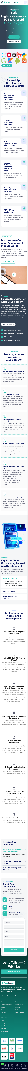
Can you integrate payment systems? (12, 862)
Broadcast (4, 1012)
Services (3, 1007)
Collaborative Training (6, 1004)
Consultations (4, 1031)
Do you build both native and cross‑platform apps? (13, 850)
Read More (13, 37)
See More (5, 65)
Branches (17, 999)
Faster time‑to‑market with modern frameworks (9, 96)
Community (18, 1007)
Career (2, 1020)
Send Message (14, 949)
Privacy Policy (4, 1023)
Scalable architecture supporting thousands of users (9, 166)
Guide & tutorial (19, 1004)
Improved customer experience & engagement (9, 121)
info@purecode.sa (14, 908)
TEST (2, 1034)
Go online (3, 1028)
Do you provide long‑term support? (12, 868)
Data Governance (5, 1025)
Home (2, 999)
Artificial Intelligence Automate (10, 597)
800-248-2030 (13, 914)
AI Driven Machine (9, 591)
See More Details (7, 324)
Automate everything (10, 578)
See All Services (13, 41)
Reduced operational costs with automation (10, 143)
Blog (2, 1001)
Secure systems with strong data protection (10, 189)
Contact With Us (7, 261)
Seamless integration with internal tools (10, 210)
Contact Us (4, 1010)
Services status (19, 1010)
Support (17, 1001)
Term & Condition (19, 1012)
